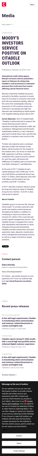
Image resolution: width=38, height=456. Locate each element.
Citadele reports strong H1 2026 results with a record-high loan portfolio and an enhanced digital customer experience (18, 341)
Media (8, 15)
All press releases (8, 375)
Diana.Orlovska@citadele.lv (12, 272)
